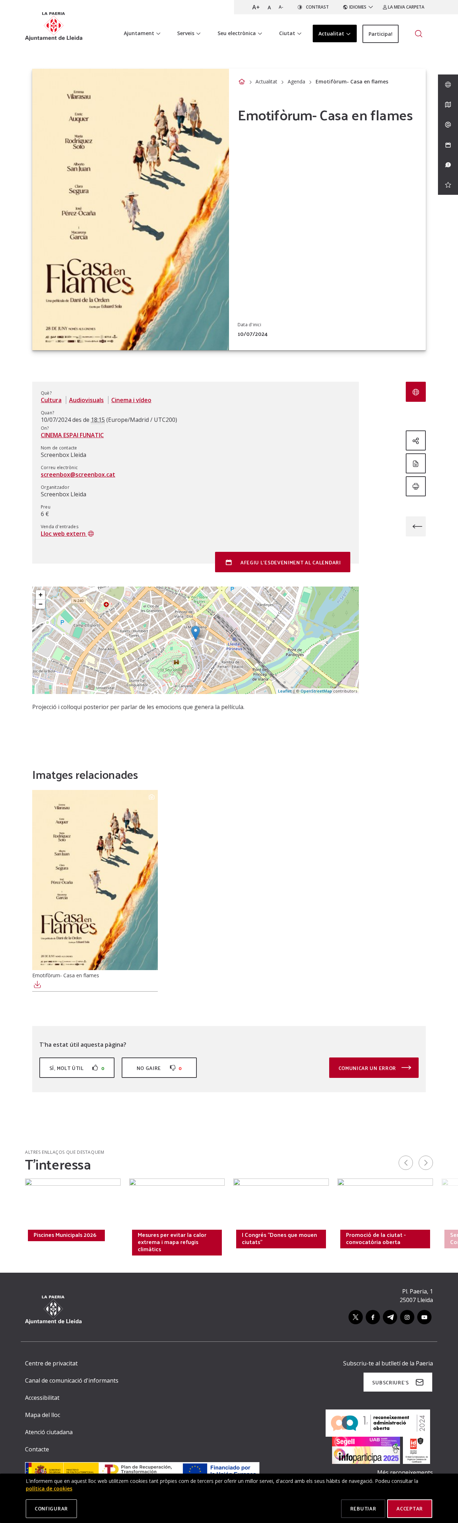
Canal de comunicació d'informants (71, 1380)
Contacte (37, 1449)
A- (281, 7)
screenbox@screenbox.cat (78, 474)
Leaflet (285, 691)
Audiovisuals (86, 400)
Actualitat (266, 81)
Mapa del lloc (42, 1415)
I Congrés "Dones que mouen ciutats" (279, 1238)
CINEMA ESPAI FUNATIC (72, 435)
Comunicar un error (368, 1068)
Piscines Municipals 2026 (65, 1235)
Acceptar (409, 1508)
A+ (256, 7)
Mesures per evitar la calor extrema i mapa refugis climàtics (172, 1242)
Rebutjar (363, 1508)
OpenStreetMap (316, 691)
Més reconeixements (405, 1472)
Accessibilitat (42, 1398)
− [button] (41, 604)
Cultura (51, 400)
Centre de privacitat (51, 1363)
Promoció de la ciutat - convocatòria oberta (376, 1238)
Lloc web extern (64, 534)
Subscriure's (390, 1382)
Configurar (51, 1508)
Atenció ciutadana (49, 1432)
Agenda (296, 81)
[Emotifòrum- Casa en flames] (95, 880)
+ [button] (41, 594)
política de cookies (49, 1488)
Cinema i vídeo (131, 400)
